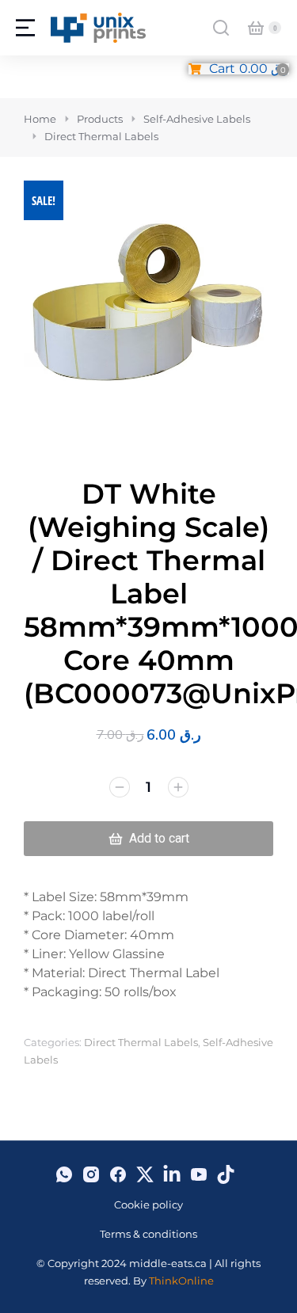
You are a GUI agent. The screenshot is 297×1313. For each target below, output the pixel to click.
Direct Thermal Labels (141, 1042)
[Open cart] (255, 27)
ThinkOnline (181, 1280)
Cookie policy (148, 1204)
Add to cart (159, 838)
